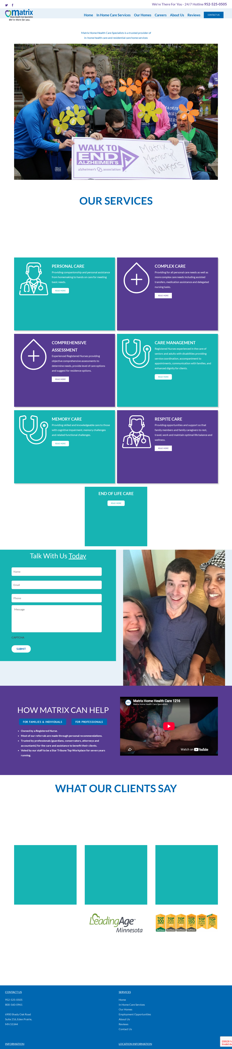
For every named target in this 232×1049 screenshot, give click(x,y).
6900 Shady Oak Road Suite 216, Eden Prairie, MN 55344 (18, 1019)
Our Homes (125, 1009)
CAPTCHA (18, 637)
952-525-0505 (215, 4)
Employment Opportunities (135, 1014)
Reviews (123, 1024)
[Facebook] (11, 1037)
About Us (124, 1019)
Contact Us (125, 1029)
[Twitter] (6, 1037)
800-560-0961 (13, 1004)
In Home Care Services (132, 1004)
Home (122, 999)
